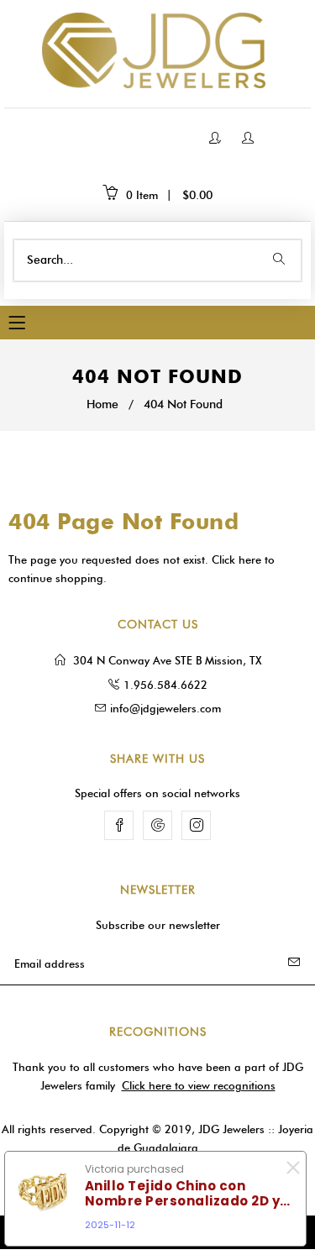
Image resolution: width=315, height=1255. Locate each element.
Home (102, 404)
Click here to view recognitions (199, 1085)
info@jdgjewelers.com (165, 708)
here (250, 559)
